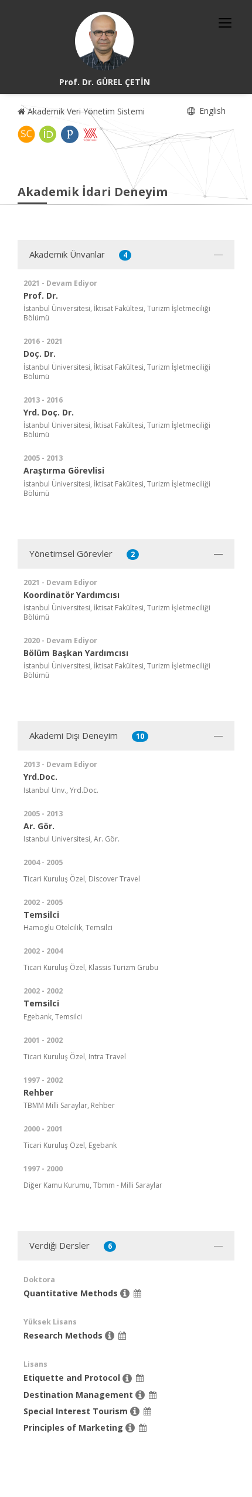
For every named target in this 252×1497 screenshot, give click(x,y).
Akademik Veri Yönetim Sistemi (85, 111)
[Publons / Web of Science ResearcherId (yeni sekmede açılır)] (70, 134)
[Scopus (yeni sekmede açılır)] (26, 134)
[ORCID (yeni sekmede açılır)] (48, 134)
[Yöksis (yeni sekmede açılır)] (90, 134)
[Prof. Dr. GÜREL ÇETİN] (104, 41)
